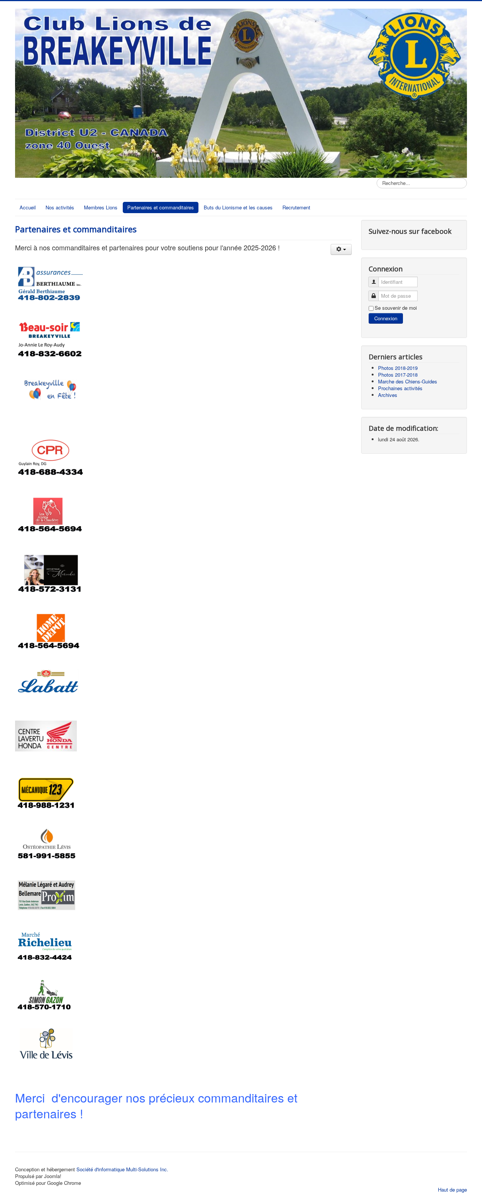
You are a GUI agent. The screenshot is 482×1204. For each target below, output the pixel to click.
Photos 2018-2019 (398, 367)
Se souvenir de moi (396, 307)
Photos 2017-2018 (398, 374)
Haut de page (452, 1189)
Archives (387, 394)
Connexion (385, 318)
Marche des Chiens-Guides (407, 381)
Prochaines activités (400, 388)
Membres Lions (100, 207)
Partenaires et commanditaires (160, 207)
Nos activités (60, 207)
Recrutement (296, 207)
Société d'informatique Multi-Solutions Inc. (122, 1169)
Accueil (28, 207)
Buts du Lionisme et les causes (238, 207)
